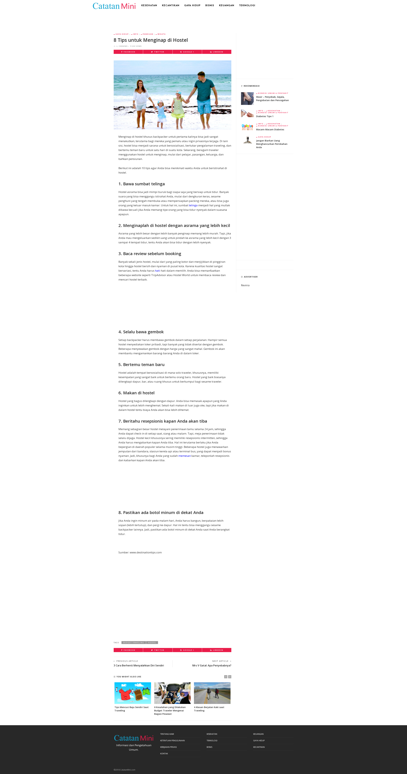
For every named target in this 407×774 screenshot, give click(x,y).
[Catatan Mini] (114, 5)
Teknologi (247, 5)
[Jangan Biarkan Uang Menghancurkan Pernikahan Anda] (247, 139)
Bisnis (209, 5)
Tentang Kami (167, 734)
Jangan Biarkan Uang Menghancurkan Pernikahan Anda (271, 144)
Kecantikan (170, 5)
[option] (132, 697)
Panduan (148, 34)
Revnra (245, 285)
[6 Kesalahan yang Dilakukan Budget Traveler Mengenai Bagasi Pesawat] (172, 693)
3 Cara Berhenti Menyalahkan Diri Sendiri (139, 665)
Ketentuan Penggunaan (172, 740)
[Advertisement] (203, 20)
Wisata (162, 34)
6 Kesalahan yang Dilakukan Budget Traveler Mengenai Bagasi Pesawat (170, 710)
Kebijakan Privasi (168, 747)
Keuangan (226, 5)
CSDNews (123, 46)
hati (157, 270)
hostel (152, 642)
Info (135, 34)
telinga (193, 205)
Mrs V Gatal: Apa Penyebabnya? (211, 665)
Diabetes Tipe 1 (264, 116)
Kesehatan (149, 5)
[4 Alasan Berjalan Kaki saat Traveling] (212, 693)
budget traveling (133, 642)
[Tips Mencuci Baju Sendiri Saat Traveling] (132, 693)
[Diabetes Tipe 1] (247, 113)
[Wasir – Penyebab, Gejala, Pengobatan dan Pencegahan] (247, 98)
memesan (184, 456)
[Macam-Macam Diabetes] (247, 126)
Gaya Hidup (192, 5)
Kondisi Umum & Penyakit (273, 93)
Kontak (164, 753)
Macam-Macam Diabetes (270, 129)
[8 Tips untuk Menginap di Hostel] (172, 95)
